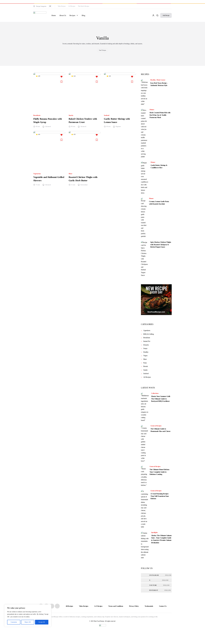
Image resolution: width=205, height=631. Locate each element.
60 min (38, 126)
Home (53, 15)
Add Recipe (166, 15)
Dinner (152, 109)
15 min (73, 185)
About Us (62, 15)
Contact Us (163, 606)
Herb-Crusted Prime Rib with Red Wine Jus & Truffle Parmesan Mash (160, 115)
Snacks (71, 115)
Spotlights (154, 532)
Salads (145, 370)
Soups (145, 348)
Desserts (146, 345)
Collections (154, 393)
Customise (14, 622)
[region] (27, 615)
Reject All (28, 622)
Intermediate (84, 185)
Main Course (161, 80)
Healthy (153, 80)
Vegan (145, 355)
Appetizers (146, 330)
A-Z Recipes (71, 6)
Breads (145, 366)
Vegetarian (37, 173)
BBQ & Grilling (148, 334)
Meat (70, 173)
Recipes (72, 15)
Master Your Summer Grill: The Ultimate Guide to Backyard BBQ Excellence (160, 398)
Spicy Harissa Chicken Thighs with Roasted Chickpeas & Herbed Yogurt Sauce (160, 244)
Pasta (145, 363)
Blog (83, 15)
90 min (73, 126)
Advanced (48, 126)
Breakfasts (36, 115)
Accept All (41, 622)
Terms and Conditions (115, 606)
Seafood (106, 115)
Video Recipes (62, 6)
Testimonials (149, 606)
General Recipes (156, 426)
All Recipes (147, 377)
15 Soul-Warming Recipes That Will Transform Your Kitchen (160, 496)
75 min (38, 185)
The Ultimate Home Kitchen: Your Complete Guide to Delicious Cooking (160, 472)
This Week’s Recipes (83, 6)
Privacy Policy (134, 606)
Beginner (118, 126)
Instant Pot (146, 341)
